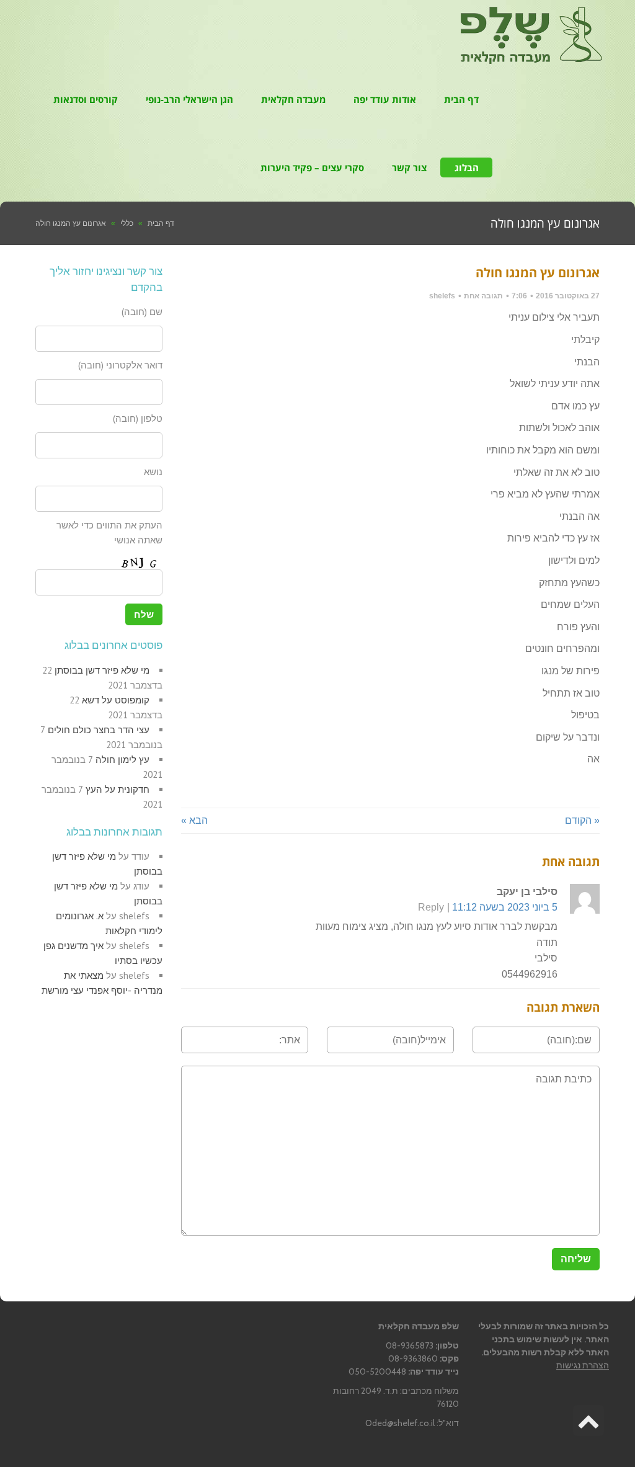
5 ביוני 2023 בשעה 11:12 (504, 907)
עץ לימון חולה (122, 759)
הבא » (194, 820)
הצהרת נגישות (582, 1365)
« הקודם (582, 820)
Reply (431, 907)
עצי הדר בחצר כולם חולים (98, 730)
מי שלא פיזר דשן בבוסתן (102, 670)
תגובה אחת (483, 296)
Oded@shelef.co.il (400, 1423)
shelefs (442, 296)
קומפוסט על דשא (115, 700)
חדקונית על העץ (117, 789)
